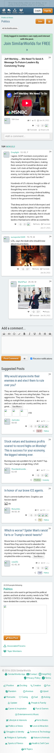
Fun (48, 685)
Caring (24, 697)
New (8, 146)
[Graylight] (6, 154)
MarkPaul (22, 282)
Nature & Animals (41, 737)
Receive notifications (42, 358)
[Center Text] (39, 333)
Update (13, 703)
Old (13, 146)
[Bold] (24, 333)
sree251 (15, 562)
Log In (38, 10)
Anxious (29, 691)
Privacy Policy (33, 678)
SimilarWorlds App (16, 674)
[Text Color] (19, 333)
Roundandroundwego (20, 469)
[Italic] (29, 333)
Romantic (11, 697)
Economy (46, 480)
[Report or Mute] (50, 58)
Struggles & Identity (15, 731)
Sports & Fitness (15, 743)
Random (12, 691)
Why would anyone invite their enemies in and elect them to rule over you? (24, 380)
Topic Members (14, 651)
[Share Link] (34, 431)
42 (38, 510)
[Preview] (24, 358)
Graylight (15, 152)
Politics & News (7, 18)
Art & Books (42, 720)
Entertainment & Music (28, 714)
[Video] (9, 333)
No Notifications (10, 28)
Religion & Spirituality (16, 737)
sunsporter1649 (18, 237)
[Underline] (34, 333)
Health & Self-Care (40, 743)
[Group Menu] (49, 21)
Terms (48, 678)
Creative (37, 685)
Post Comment (11, 358)
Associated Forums (16, 646)
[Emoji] (14, 333)
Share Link (44, 130)
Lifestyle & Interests (17, 720)
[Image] (3, 333)
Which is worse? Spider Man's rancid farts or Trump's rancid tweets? (26, 533)
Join (40, 21)
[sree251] (7, 563)
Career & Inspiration (17, 708)
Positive (10, 685)
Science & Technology (39, 731)
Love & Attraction (40, 726)
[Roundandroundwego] (7, 471)
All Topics (28, 749)
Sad (36, 697)
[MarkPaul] (14, 284)
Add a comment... (14, 328)
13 (39, 563)
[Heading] (45, 333)
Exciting (23, 685)
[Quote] (50, 333)
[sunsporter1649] (6, 239)
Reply (37, 224)
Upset (45, 691)
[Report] (50, 152)
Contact (33, 674)
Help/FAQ (46, 674)
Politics (5, 21)
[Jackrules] (7, 422)
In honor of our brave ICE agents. (24, 490)
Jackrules (16, 420)
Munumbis (16, 509)
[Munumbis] (7, 511)
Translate (33, 130)
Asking (46, 697)
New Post (13, 638)
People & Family (38, 703)
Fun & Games (42, 708)
